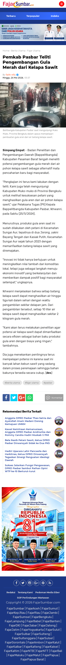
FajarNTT (42, 651)
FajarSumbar (15, 608)
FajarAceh (33, 608)
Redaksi (11, 592)
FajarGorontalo (15, 642)
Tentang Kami (25, 592)
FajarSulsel (45, 638)
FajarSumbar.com (46, 602)
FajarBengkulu (42, 617)
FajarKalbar (14, 646)
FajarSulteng (41, 634)
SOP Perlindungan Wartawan (33, 597)
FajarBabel (34, 621)
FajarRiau (34, 612)
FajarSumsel (21, 617)
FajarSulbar (22, 634)
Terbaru (11, 15)
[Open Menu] (61, 4)
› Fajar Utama (33, 50)
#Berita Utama (12, 382)
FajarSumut (50, 608)
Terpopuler (33, 15)
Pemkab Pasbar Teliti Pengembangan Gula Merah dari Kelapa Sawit (30, 62)
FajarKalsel (50, 646)
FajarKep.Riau (16, 612)
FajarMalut (33, 655)
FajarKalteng (32, 646)
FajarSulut (53, 629)
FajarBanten (51, 621)
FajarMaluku (16, 655)
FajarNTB (27, 651)
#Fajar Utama (32, 382)
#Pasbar (48, 382)
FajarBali (56, 651)
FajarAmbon (35, 642)
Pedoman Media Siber (47, 592)
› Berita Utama (17, 50)
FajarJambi (50, 612)
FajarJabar (30, 625)
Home (6, 50)
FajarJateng (47, 625)
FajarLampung (14, 621)
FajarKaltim (11, 651)
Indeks (55, 15)
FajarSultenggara (24, 638)
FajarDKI (14, 625)
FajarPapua (50, 655)
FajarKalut (53, 642)
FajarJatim (12, 629)
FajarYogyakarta (33, 629)
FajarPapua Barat (32, 659)
